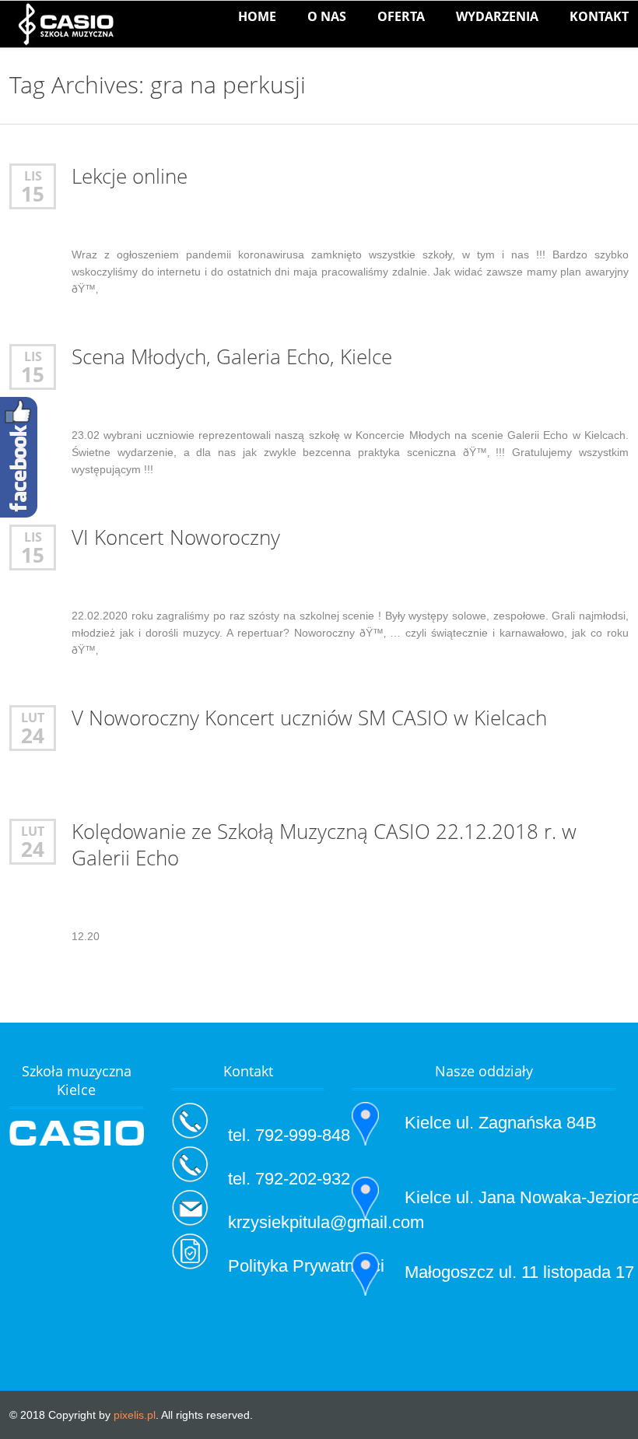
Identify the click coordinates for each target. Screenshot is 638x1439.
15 (32, 194)
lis (33, 175)
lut (32, 717)
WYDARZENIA (497, 16)
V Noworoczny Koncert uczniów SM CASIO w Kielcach (309, 718)
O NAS (326, 16)
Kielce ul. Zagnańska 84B (501, 1122)
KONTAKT (599, 16)
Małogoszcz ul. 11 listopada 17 (519, 1272)
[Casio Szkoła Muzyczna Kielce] (65, 24)
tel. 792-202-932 (289, 1178)
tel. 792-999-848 (289, 1135)
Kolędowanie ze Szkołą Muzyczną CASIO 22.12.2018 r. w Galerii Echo (324, 845)
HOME (257, 16)
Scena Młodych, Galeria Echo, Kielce (232, 356)
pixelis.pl (135, 1415)
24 (32, 735)
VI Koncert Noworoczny (176, 537)
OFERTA (401, 16)
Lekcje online (130, 176)
